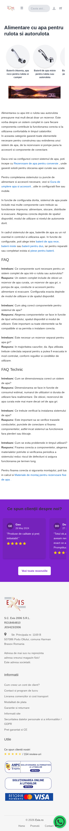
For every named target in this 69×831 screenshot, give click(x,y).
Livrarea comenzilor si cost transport (26, 696)
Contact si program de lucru (21, 690)
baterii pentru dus (32, 246)
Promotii (34, 825)
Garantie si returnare (17, 707)
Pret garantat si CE (15, 729)
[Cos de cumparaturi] (60, 8)
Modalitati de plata (15, 702)
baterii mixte (8, 246)
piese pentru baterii (42, 250)
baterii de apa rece (47, 241)
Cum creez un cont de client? (22, 684)
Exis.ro (39, 819)
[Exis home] (11, 8)
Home (21, 825)
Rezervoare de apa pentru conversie (36, 163)
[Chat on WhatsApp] (59, 822)
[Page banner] (34, 92)
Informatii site (12, 713)
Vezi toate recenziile (35, 570)
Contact (49, 825)
